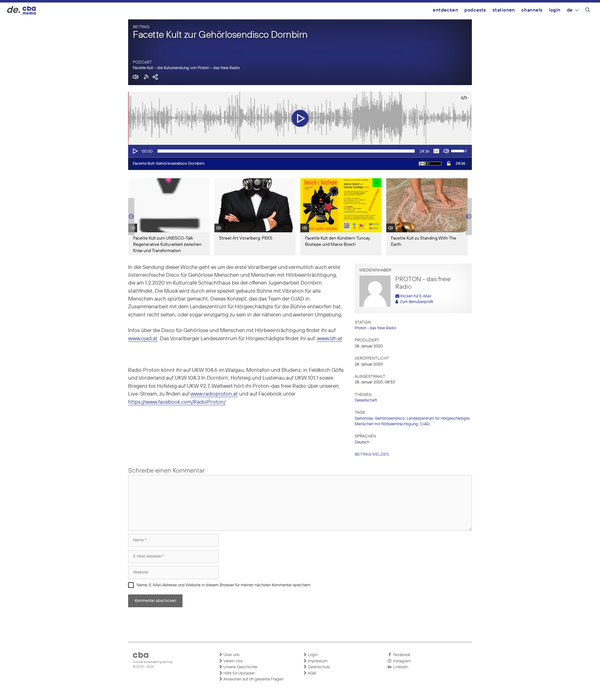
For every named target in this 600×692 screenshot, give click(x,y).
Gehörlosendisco (390, 419)
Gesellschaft (366, 400)
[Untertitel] (436, 151)
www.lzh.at (329, 338)
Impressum (317, 661)
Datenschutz (318, 667)
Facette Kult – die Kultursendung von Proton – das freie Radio (186, 68)
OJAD (425, 424)
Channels (532, 10)
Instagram (401, 661)
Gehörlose (364, 419)
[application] (300, 151)
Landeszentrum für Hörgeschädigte (438, 419)
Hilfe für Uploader (238, 673)
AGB (311, 673)
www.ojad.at (143, 338)
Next (469, 217)
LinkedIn (399, 667)
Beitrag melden (372, 454)
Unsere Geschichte (239, 667)
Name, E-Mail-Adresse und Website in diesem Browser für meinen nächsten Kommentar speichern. (224, 585)
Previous (131, 217)
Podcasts (475, 10)
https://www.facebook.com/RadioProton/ (177, 402)
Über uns (230, 655)
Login (555, 10)
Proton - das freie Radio (375, 328)
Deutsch (362, 442)
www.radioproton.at (214, 394)
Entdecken (445, 10)
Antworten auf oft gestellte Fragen (252, 679)
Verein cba (232, 661)
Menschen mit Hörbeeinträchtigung (386, 424)
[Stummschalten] (446, 151)
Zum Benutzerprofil (415, 302)
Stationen (503, 10)
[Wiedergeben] (135, 151)
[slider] (286, 151)
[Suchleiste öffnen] (588, 11)
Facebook (400, 655)
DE (570, 10)
